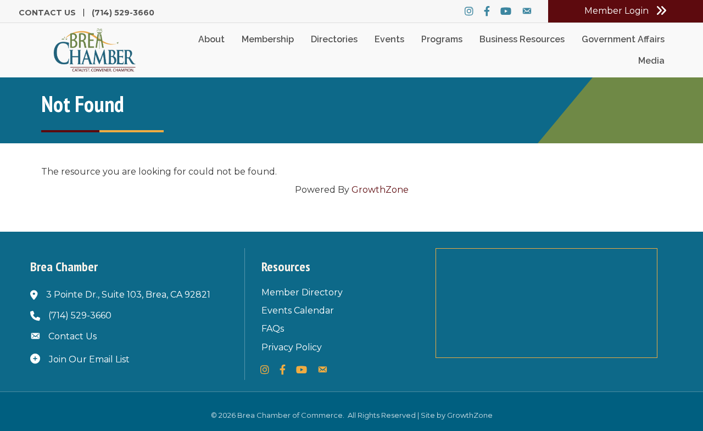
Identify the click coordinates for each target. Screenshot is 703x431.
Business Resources (522, 39)
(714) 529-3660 (123, 12)
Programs (441, 39)
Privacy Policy (291, 347)
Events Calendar (297, 310)
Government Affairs (623, 39)
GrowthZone (380, 189)
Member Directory (302, 292)
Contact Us (47, 12)
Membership (268, 39)
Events (389, 39)
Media (651, 60)
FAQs (272, 328)
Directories (334, 39)
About (211, 39)
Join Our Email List (89, 359)
